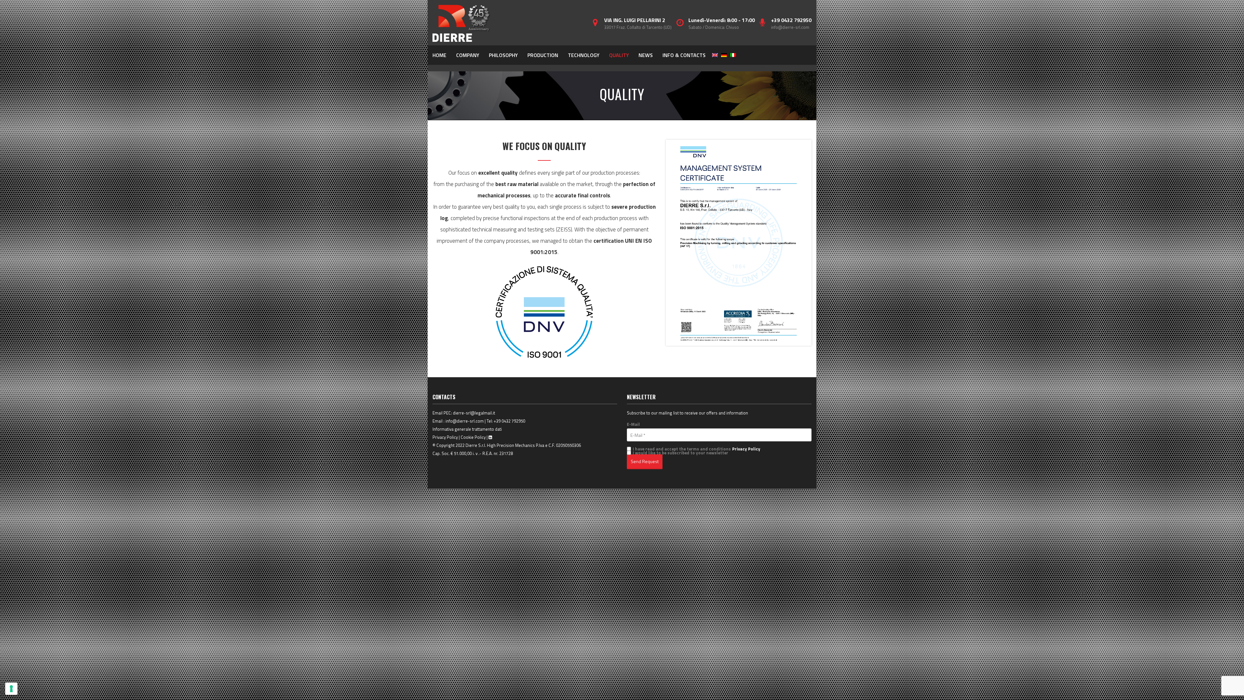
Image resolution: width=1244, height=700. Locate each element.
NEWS (646, 55)
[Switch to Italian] (733, 55)
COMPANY (467, 55)
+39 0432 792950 (509, 421)
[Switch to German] (724, 55)
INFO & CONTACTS (684, 55)
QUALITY (619, 55)
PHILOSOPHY (503, 55)
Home (439, 55)
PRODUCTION (542, 55)
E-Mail (633, 424)
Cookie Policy (473, 437)
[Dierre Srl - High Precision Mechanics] (462, 22)
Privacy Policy (445, 437)
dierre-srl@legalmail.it (474, 413)
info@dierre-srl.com (790, 27)
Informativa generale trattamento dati (467, 429)
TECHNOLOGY (583, 55)
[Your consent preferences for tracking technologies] (11, 688)
